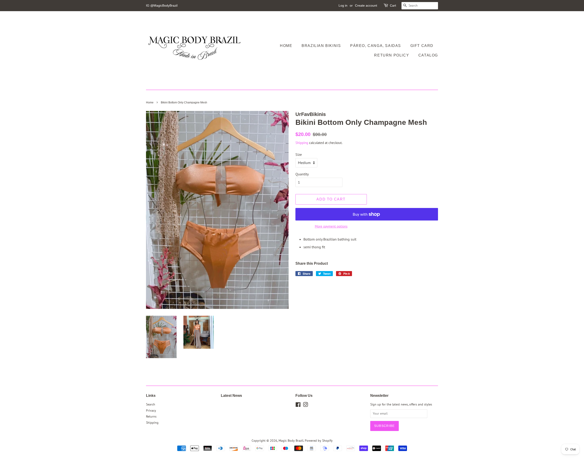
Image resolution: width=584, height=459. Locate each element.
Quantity (302, 174)
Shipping (301, 143)
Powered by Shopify (319, 440)
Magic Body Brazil (291, 440)
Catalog (428, 55)
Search (150, 404)
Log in (343, 5)
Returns (151, 416)
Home (286, 46)
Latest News (231, 395)
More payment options (331, 226)
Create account (366, 5)
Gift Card (421, 46)
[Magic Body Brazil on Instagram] (305, 405)
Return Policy (391, 55)
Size (298, 154)
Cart (393, 5)
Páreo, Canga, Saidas (375, 46)
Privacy (151, 410)
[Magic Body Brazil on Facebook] (298, 405)
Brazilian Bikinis (321, 46)
